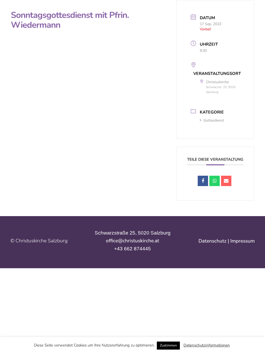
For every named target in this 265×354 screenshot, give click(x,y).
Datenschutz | (214, 241)
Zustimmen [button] (168, 345)
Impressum (242, 241)
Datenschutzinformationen (206, 345)
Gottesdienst (213, 120)
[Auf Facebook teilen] (203, 181)
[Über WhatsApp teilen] (214, 181)
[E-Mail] (226, 181)
